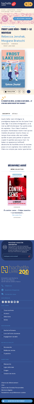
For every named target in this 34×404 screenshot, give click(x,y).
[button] (23, 18)
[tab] (6, 114)
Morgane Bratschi (13, 41)
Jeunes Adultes (11, 10)
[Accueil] (8, 4)
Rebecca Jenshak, (13, 36)
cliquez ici (24, 251)
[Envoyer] (29, 256)
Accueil (3, 10)
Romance (19, 10)
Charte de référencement (9, 383)
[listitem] (2, 301)
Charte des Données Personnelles (12, 388)
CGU (2, 385)
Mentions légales (6, 390)
